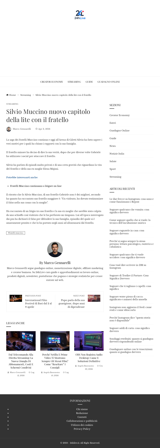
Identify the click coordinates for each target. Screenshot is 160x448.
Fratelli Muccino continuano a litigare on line (36, 186)
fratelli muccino (16, 233)
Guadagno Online (120, 130)
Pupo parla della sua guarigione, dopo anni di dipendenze (72, 301)
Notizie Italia (117, 153)
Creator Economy (120, 115)
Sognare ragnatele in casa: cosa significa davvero (127, 232)
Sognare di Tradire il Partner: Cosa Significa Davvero (129, 277)
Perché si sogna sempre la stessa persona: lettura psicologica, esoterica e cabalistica (132, 244)
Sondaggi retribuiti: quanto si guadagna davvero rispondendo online (131, 340)
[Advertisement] (80, 47)
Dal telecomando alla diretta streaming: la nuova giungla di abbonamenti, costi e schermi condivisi (21, 361)
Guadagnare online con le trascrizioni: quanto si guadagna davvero (131, 350)
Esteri (113, 123)
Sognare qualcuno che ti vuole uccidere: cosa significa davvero (127, 256)
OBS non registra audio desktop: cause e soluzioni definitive (88, 358)
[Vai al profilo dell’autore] (55, 249)
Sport (113, 169)
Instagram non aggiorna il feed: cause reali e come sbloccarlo (131, 308)
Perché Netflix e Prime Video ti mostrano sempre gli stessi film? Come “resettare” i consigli (55, 361)
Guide (113, 138)
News (113, 146)
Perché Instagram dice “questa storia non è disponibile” (130, 319)
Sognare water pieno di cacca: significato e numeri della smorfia (128, 298)
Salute (113, 161)
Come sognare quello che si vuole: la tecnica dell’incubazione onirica (130, 221)
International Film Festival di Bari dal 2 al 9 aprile (38, 301)
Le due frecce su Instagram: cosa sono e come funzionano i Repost (132, 200)
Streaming (12, 104)
